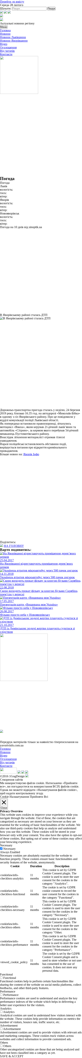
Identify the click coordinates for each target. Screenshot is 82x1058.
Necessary (9, 848)
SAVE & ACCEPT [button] (11, 1056)
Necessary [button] (6, 845)
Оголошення (8, 47)
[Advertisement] (41, 135)
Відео (3, 44)
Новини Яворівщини (14, 40)
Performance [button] (7, 991)
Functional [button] (6, 974)
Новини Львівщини (13, 37)
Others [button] (4, 1042)
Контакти (6, 54)
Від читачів (7, 50)
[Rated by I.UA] (8, 772)
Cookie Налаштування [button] (14, 796)
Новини (5, 33)
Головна (5, 30)
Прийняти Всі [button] (39, 796)
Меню (3, 27)
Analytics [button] (5, 1008)
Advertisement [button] (9, 1025)
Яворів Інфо (31, 454)
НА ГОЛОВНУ (14, 545)
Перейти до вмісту (12, 1)
